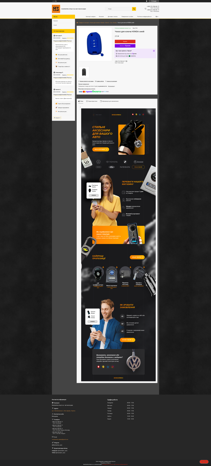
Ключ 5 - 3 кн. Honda (110, 22)
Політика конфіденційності (144, 16)
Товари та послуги (84, 22)
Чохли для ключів (94, 22)
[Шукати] (134, 9)
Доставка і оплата (112, 16)
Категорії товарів (90, 16)
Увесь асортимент (100, 149)
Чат (205, 461)
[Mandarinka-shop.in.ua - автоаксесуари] (56, 9)
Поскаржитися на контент (108, 464)
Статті (55, 25)
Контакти (101, 16)
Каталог (56, 20)
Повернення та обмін (127, 16)
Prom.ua (113, 461)
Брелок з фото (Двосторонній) (63, 98)
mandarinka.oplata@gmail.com (60, 439)
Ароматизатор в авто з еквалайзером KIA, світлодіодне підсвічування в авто (63, 47)
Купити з (122, 45)
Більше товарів (136, 257)
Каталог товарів (126, 339)
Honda (102, 22)
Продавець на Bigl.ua (106, 463)
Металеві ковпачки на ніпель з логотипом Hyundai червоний (63, 82)
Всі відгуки (57, 117)
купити (94, 195)
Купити (125, 41)
